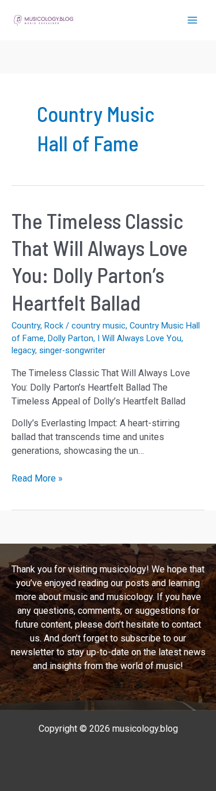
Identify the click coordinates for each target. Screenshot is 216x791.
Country (26, 325)
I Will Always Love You (139, 338)
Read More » (37, 479)
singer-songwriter (72, 350)
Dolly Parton (70, 338)
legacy (23, 350)
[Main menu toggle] (192, 20)
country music (98, 325)
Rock (53, 325)
